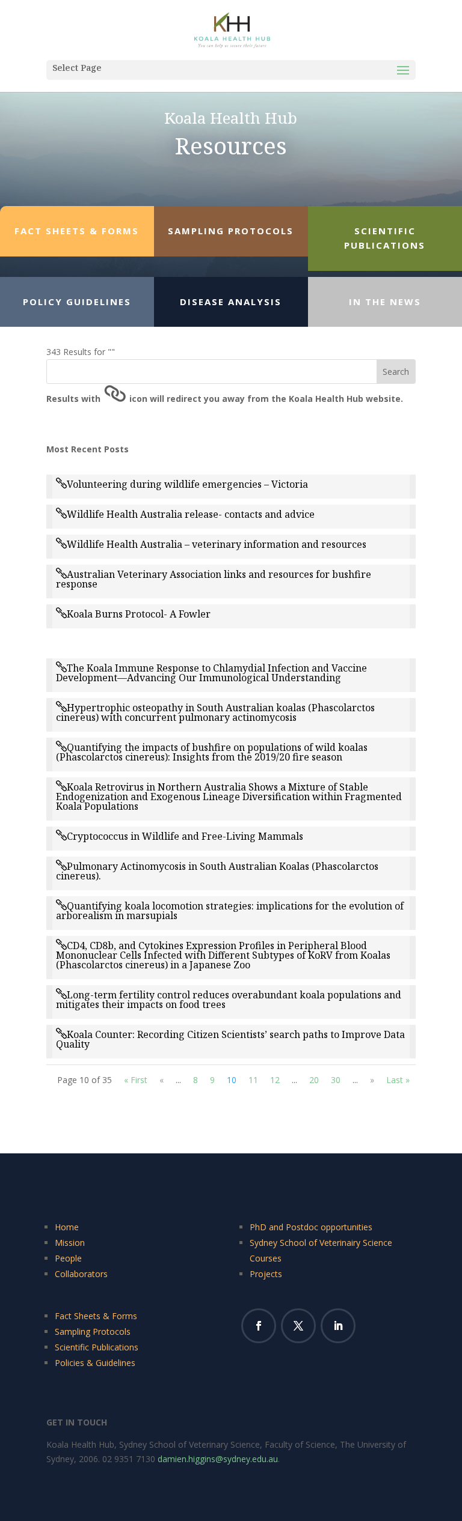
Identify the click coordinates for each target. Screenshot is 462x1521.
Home (67, 1227)
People (68, 1258)
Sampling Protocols (93, 1331)
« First (135, 1079)
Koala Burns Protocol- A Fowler (139, 614)
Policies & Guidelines (95, 1362)
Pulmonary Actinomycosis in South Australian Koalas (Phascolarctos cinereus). (217, 871)
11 (253, 1079)
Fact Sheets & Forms (96, 1316)
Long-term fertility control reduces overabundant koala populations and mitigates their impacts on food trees (228, 999)
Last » (398, 1079)
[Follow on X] (298, 1325)
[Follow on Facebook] (258, 1325)
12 (275, 1079)
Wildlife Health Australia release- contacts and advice (191, 514)
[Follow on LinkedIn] (338, 1325)
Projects (266, 1274)
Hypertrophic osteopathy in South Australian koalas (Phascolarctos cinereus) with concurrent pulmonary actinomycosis (215, 712)
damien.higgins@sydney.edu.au (218, 1459)
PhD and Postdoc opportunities (311, 1227)
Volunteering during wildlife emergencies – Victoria (187, 484)
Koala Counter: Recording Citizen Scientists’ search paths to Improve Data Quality (230, 1039)
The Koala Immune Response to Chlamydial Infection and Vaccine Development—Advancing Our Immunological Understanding (211, 672)
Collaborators (81, 1274)
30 (335, 1079)
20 (314, 1079)
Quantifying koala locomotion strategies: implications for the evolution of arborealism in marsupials (230, 910)
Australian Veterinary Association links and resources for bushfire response (213, 579)
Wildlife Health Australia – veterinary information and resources (216, 544)
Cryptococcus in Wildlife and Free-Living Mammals (185, 836)
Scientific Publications (96, 1347)
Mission (70, 1242)
